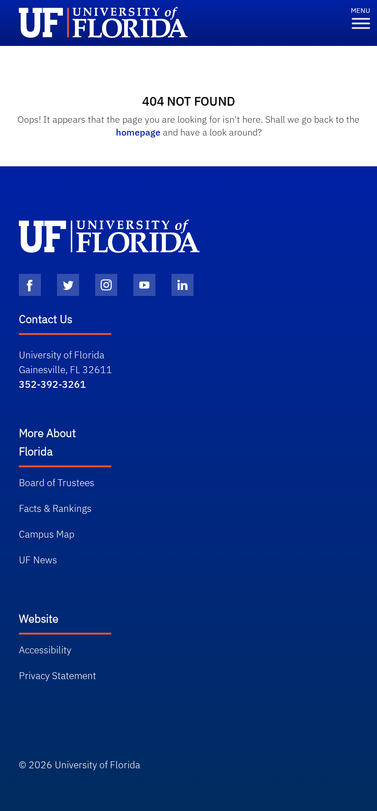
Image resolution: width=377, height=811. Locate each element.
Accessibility (45, 649)
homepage (138, 132)
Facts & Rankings (55, 508)
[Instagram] (106, 285)
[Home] (109, 236)
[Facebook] (30, 285)
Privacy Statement (57, 675)
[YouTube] (144, 285)
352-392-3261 (52, 384)
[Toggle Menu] (361, 23)
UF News (38, 559)
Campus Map (46, 533)
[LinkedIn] (182, 285)
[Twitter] (68, 285)
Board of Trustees (56, 482)
